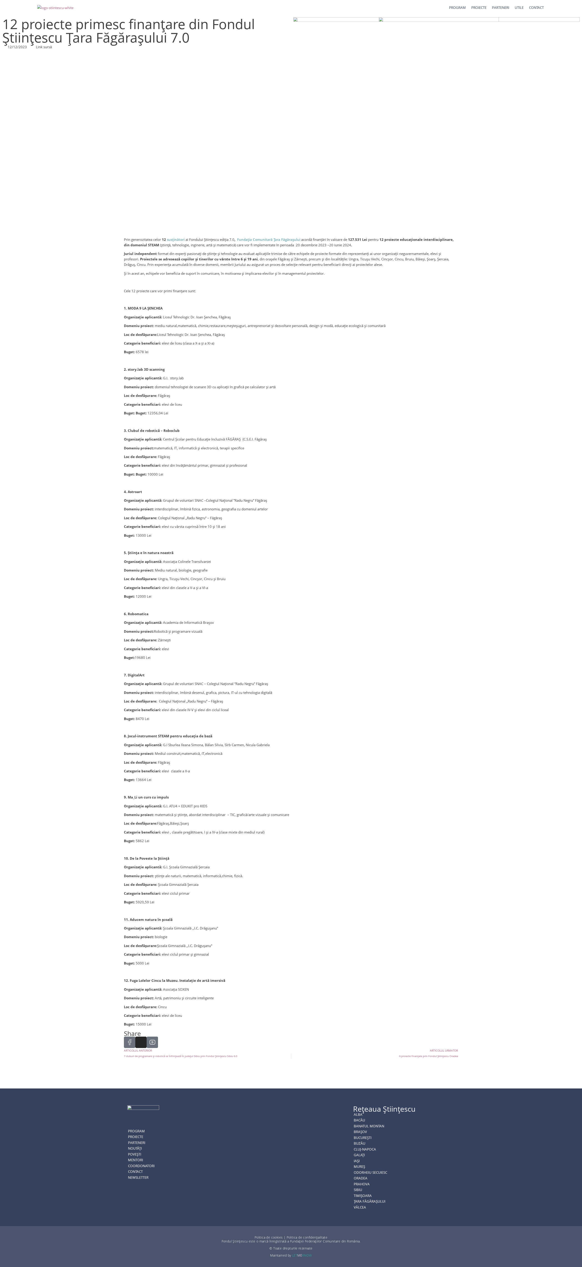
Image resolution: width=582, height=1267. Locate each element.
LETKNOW (302, 1255)
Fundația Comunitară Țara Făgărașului (268, 239)
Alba (358, 1115)
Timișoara (363, 1196)
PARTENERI (500, 7)
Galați (359, 1155)
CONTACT (135, 1172)
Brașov (360, 1132)
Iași (357, 1161)
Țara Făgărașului (369, 1201)
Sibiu (358, 1190)
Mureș (359, 1167)
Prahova (362, 1184)
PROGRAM (136, 1131)
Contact (536, 7)
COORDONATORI (141, 1166)
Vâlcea (360, 1207)
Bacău (359, 1120)
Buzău (359, 1143)
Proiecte (479, 7)
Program (457, 7)
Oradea (360, 1178)
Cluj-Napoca (365, 1149)
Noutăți (135, 1148)
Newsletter (138, 1178)
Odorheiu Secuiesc (370, 1173)
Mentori (135, 1160)
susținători (176, 239)
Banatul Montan (369, 1126)
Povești (134, 1154)
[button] (556, 7)
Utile (519, 7)
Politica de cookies (269, 1237)
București (362, 1138)
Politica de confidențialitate (307, 1237)
